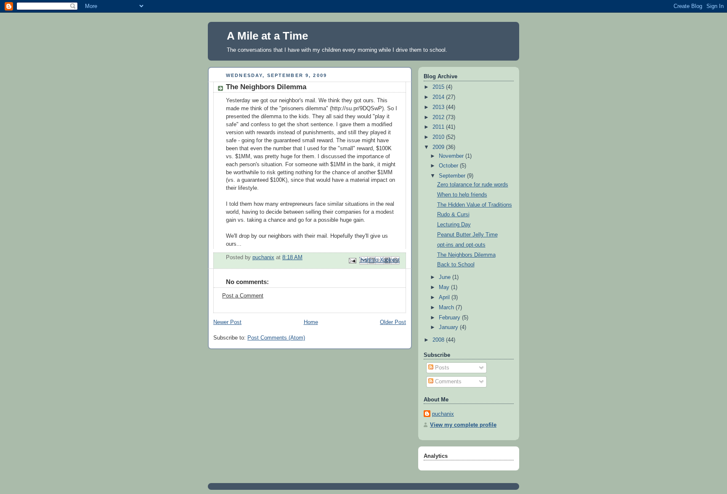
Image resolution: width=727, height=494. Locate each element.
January (449, 327)
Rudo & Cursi (453, 215)
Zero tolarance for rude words (472, 185)
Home (311, 322)
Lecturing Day (454, 225)
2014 (439, 97)
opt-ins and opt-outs (461, 245)
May (445, 287)
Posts (441, 368)
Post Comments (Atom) (276, 338)
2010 (439, 137)
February (450, 318)
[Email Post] (352, 260)
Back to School (456, 265)
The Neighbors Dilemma (466, 255)
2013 (439, 107)
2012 (439, 117)
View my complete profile (463, 425)
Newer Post (227, 322)
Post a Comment (242, 296)
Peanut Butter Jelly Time (467, 235)
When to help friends (462, 195)
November (452, 156)
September (453, 176)
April (445, 297)
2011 (439, 127)
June (445, 277)
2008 (439, 340)
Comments (447, 382)
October (449, 166)
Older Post (393, 322)
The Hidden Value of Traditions (474, 205)
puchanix (443, 414)
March (447, 308)
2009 (439, 147)
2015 (439, 87)
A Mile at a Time (267, 35)
